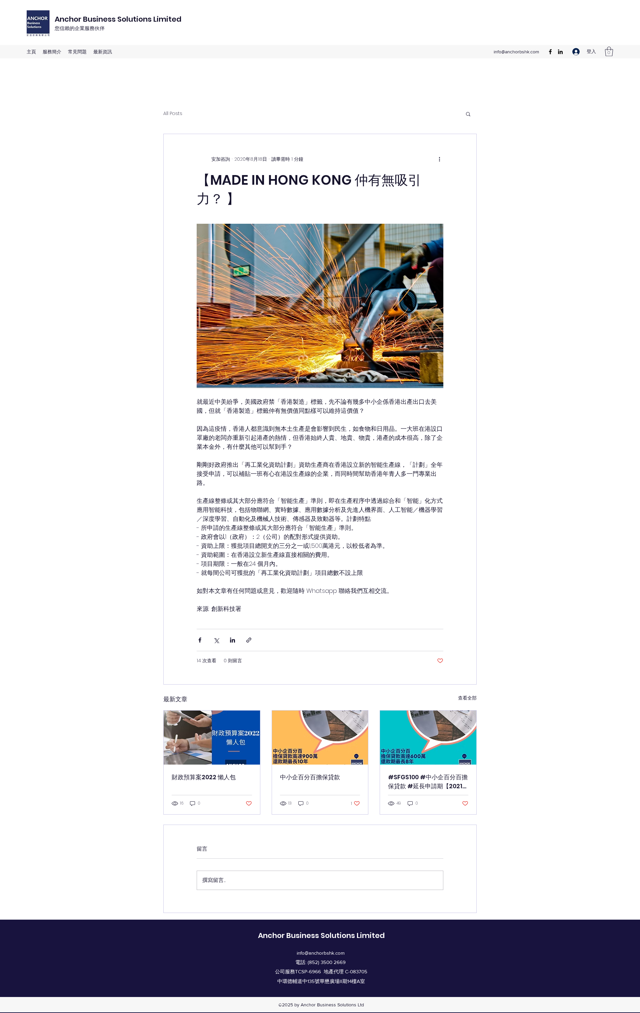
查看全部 (467, 698)
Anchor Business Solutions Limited (118, 19)
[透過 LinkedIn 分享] (232, 640)
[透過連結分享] (249, 640)
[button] (609, 51)
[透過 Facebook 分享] (200, 640)
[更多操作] (439, 159)
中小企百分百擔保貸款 (310, 777)
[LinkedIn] (560, 51)
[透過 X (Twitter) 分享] (216, 640)
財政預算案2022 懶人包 (204, 777)
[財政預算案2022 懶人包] (212, 738)
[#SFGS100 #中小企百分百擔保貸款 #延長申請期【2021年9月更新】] (428, 738)
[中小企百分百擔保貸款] (320, 738)
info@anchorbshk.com (516, 51)
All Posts (172, 113)
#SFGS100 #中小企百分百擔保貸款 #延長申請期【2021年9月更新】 (428, 782)
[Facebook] (550, 51)
